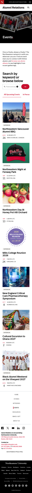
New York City (15, 470)
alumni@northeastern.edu (9, 444)
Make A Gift (16, 416)
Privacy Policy (22, 478)
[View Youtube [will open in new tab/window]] (13, 428)
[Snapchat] (23, 486)
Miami (3, 470)
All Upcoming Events (12, 94)
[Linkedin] (16, 486)
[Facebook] (6, 486)
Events (16, 408)
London (29, 467)
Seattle (5, 473)
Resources (16, 412)
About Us (16, 421)
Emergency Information (10, 478)
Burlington (16, 467)
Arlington (3, 467)
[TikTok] (26, 486)
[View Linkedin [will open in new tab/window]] (18, 428)
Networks (16, 403)
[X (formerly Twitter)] (9, 486)
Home (16, 395)
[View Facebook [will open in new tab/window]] (2, 428)
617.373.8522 (8, 449)
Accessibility (7, 481)
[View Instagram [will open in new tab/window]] (23, 428)
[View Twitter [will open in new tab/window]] (8, 428)
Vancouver (26, 473)
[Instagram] (19, 486)
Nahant (8, 470)
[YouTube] (13, 486)
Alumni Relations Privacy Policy (15, 452)
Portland (28, 470)
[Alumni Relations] (13, 7)
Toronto (19, 473)
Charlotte (22, 467)
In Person (26, 94)
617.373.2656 (5, 446)
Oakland (22, 470)
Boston (10, 467)
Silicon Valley (12, 473)
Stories (16, 399)
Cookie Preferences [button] (16, 490)
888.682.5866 (17, 446)
